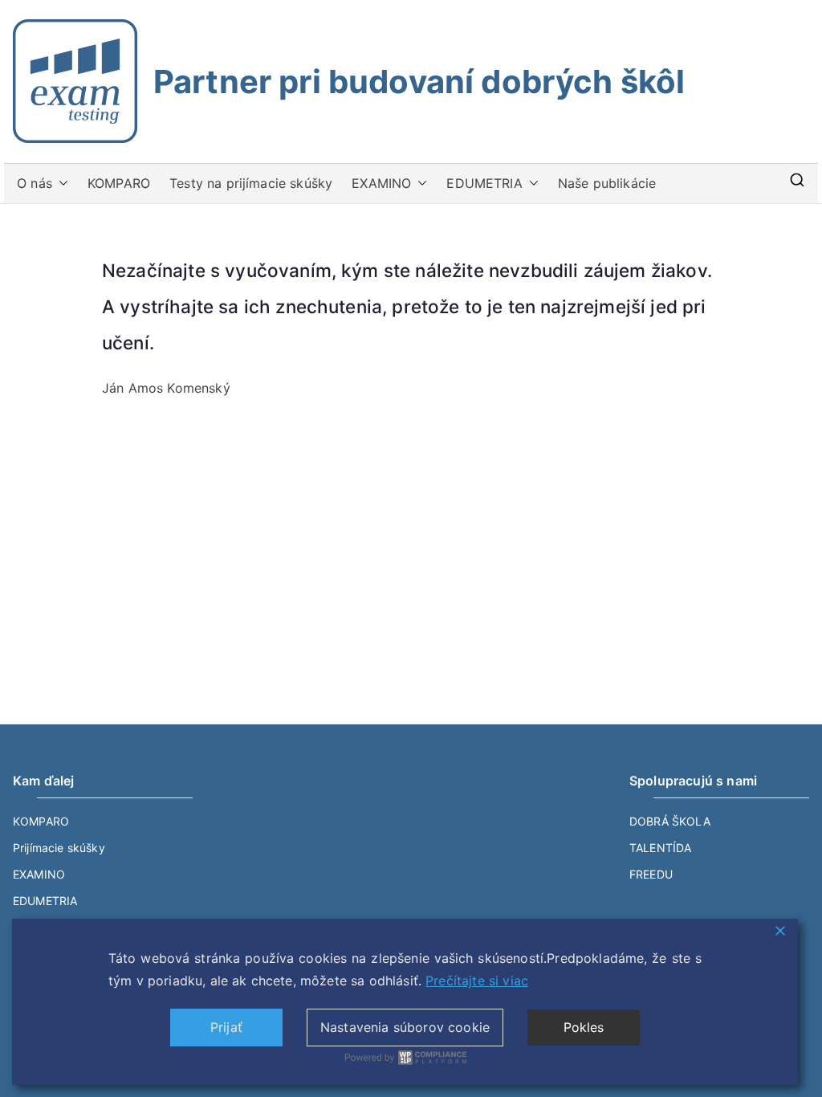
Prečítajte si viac (476, 981)
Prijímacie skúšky (59, 847)
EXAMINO (381, 183)
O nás (34, 183)
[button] (60, 183)
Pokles (584, 1027)
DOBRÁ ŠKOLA (669, 821)
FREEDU (651, 874)
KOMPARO (118, 183)
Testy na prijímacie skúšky (250, 183)
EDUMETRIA (484, 183)
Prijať (226, 1027)
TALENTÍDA (660, 847)
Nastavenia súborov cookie (405, 1027)
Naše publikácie (607, 183)
